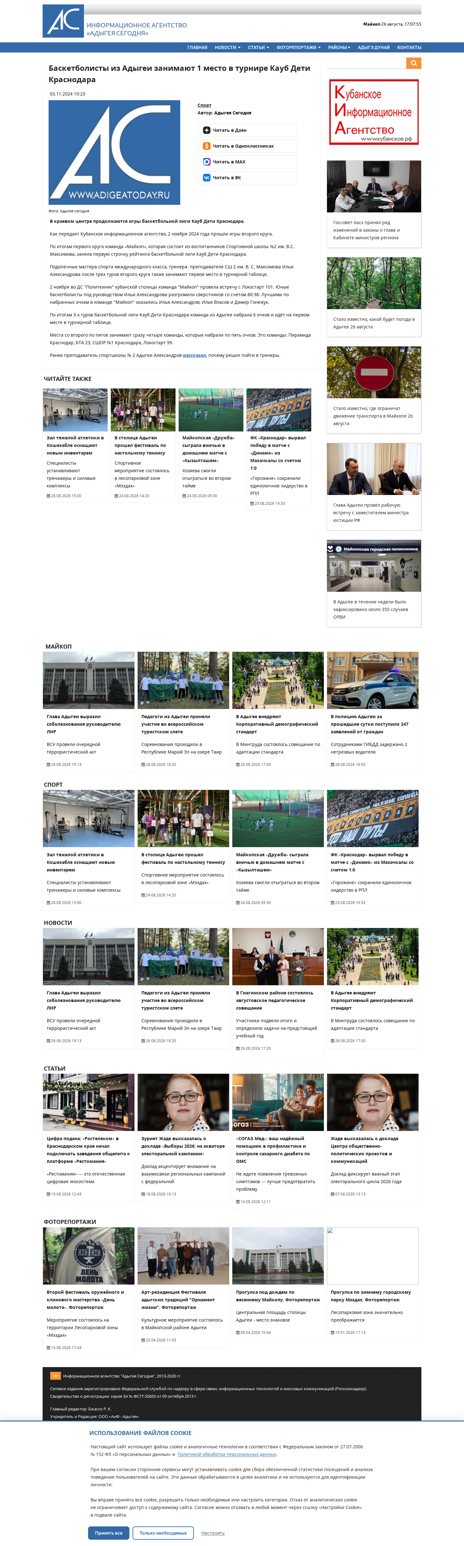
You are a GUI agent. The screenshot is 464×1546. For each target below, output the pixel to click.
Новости (226, 47)
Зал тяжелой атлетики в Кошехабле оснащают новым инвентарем (75, 445)
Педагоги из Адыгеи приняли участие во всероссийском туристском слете (175, 724)
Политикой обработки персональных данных (227, 1454)
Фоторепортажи (297, 47)
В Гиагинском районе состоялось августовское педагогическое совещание (274, 1000)
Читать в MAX (229, 162)
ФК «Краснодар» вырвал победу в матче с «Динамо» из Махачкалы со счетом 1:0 (278, 453)
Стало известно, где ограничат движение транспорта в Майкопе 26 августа (373, 415)
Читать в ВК (227, 177)
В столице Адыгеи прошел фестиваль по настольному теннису (140, 445)
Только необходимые (163, 1533)
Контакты (409, 47)
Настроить (213, 1533)
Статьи (257, 47)
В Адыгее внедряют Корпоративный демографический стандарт (277, 724)
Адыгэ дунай (374, 47)
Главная (197, 47)
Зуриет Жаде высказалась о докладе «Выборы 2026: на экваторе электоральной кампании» (183, 1146)
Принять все (108, 1533)
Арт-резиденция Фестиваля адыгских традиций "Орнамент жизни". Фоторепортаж (178, 1299)
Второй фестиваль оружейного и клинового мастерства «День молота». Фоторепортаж (85, 1299)
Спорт (204, 105)
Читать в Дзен (230, 130)
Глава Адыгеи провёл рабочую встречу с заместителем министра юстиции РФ (371, 512)
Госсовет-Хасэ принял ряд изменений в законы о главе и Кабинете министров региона (366, 230)
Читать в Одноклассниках (243, 146)
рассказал (194, 355)
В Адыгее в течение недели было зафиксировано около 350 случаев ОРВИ (370, 609)
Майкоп (58, 646)
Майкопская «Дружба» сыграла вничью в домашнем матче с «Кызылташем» (272, 862)
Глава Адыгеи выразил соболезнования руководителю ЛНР (84, 724)
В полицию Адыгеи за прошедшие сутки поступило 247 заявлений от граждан (369, 724)
